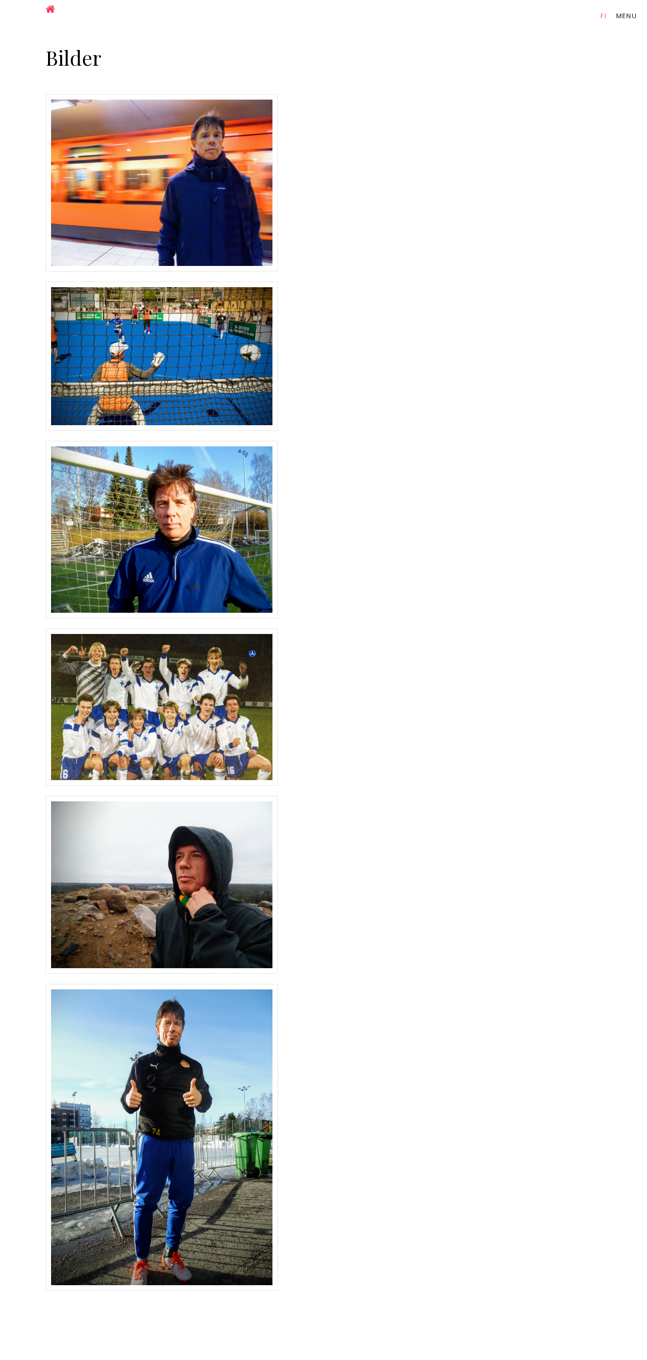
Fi (603, 15)
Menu (626, 15)
